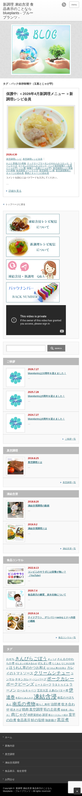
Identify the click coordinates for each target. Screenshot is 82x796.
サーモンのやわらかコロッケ (32, 166)
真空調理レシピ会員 (32, 159)
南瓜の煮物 (23, 703)
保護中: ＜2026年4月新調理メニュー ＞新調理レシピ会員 (39, 96)
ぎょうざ (52, 659)
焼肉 (25, 709)
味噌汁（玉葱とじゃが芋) (39, 168)
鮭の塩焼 (38, 720)
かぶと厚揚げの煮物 (16, 163)
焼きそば (15, 709)
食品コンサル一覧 (67, 637)
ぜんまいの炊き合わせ (26, 663)
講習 (45, 714)
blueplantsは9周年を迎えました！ (46, 396)
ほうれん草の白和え (56, 668)
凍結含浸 (45, 696)
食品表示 (23, 720)
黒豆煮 (63, 720)
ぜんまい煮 (45, 663)
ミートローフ (43, 684)
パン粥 (22, 168)
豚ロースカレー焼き (58, 715)
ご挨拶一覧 (70, 439)
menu (74, 4)
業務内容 (10, 745)
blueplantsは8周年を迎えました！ (46, 418)
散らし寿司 (43, 704)
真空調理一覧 (69, 482)
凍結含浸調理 (12, 762)
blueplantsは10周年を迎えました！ (47, 373)
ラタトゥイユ (60, 684)
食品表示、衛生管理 (15, 771)
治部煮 (56, 704)
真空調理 (36, 709)
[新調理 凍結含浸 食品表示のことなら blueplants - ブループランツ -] (19, 11)
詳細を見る (15, 190)
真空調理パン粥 (47, 170)
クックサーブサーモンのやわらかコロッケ (48, 163)
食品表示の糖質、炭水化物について (47, 594)
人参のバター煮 (58, 690)
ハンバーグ (39, 679)
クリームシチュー (52, 672)
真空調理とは (35, 462)
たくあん (56, 663)
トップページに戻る (15, 204)
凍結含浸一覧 (69, 548)
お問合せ (10, 779)
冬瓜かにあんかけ (24, 698)
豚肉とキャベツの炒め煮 (37, 173)
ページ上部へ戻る (77, 791)
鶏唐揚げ (50, 720)
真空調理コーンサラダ (27, 170)
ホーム (8, 737)
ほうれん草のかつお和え (27, 668)
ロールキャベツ (26, 690)
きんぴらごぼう (31, 658)
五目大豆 (42, 690)
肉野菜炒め (35, 714)
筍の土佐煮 (51, 709)
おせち (10, 659)
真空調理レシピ (13, 159)
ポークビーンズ (20, 684)
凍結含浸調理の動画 (38, 505)
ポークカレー (60, 678)
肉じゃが (19, 714)
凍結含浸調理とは (37, 528)
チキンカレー (23, 679)
